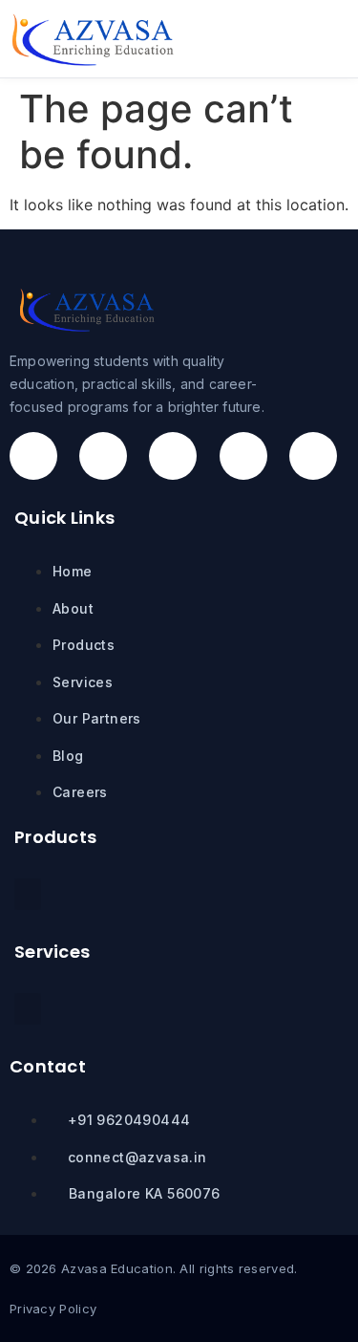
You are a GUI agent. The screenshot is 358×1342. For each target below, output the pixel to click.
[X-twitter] (173, 456)
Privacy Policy (53, 1308)
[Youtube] (313, 456)
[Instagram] (103, 456)
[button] (304, 38)
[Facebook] (33, 456)
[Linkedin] (243, 456)
